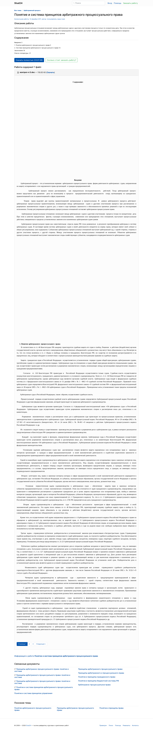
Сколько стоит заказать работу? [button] (61, 60)
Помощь (117, 3)
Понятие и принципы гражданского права (96, 677)
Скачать (50, 72)
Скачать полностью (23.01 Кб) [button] (29, 60)
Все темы (17, 10)
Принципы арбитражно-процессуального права (75, 709)
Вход (110, 3)
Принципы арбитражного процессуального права (100, 669)
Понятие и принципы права (111, 708)
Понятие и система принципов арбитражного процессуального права (43, 688)
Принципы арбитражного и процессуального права (101, 673)
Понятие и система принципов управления (33, 693)
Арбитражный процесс (32, 10)
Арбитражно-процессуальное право (94, 685)
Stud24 (28, 725)
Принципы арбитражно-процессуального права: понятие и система (41, 670)
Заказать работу (130, 3)
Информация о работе (56, 656)
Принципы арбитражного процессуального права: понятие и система (42, 676)
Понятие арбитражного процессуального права (32, 709)
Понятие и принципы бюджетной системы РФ (98, 681)
